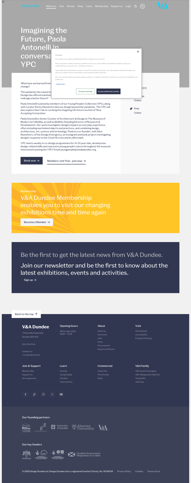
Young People (66, 374)
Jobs (100, 338)
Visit (61, 6)
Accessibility (141, 334)
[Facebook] (25, 394)
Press (100, 342)
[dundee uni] (59, 427)
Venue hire (102, 371)
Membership (101, 6)
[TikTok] (34, 394)
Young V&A (140, 378)
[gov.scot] (84, 454)
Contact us (27, 351)
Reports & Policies (106, 349)
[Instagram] (43, 394)
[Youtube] (61, 394)
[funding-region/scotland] (41, 454)
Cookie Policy (60, 84)
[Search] (142, 8)
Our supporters (29, 378)
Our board (102, 334)
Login (128, 6)
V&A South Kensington (145, 371)
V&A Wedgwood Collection (147, 374)
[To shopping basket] (135, 6)
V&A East (139, 382)
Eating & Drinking (143, 338)
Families (64, 378)
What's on (51, 6)
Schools (63, 371)
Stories (71, 6)
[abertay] (83, 427)
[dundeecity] (26, 427)
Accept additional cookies (108, 91)
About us (102, 331)
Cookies (139, 471)
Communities (66, 382)
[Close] (138, 52)
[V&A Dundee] (30, 6)
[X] (52, 394)
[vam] (103, 427)
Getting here (141, 331)
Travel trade (103, 374)
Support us (116, 6)
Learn (89, 6)
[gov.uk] (26, 454)
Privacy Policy (124, 471)
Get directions (29, 344)
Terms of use (153, 471)
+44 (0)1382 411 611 (31, 355)
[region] (96, 73)
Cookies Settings (86, 91)
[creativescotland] (58, 454)
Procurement (104, 345)
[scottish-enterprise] (41, 427)
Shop (80, 6)
